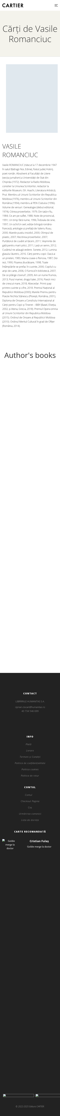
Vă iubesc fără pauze (30, 452)
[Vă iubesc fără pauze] (30, 405)
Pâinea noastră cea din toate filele (30, 638)
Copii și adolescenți (30, 540)
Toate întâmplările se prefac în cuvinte (30, 545)
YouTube (34, 725)
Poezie (30, 447)
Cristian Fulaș (39, 841)
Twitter (30, 725)
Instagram (30, 721)
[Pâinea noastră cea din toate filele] (30, 591)
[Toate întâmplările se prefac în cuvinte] (30, 498)
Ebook (30, 632)
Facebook (26, 725)
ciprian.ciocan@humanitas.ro (30, 707)
